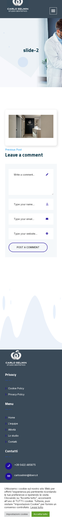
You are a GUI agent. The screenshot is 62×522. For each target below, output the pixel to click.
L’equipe (13, 423)
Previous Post (13, 149)
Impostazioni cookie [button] (17, 514)
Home (11, 417)
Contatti (12, 441)
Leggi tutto (36, 507)
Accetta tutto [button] (41, 514)
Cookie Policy (16, 388)
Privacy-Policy (16, 394)
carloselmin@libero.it (26, 475)
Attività (12, 429)
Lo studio (13, 435)
